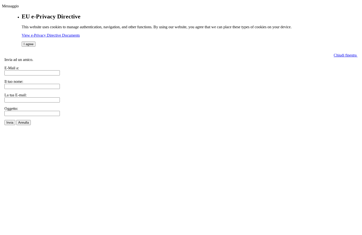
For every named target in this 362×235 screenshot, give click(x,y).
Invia (9, 122)
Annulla (23, 122)
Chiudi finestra (346, 55)
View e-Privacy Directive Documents (51, 35)
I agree (28, 44)
